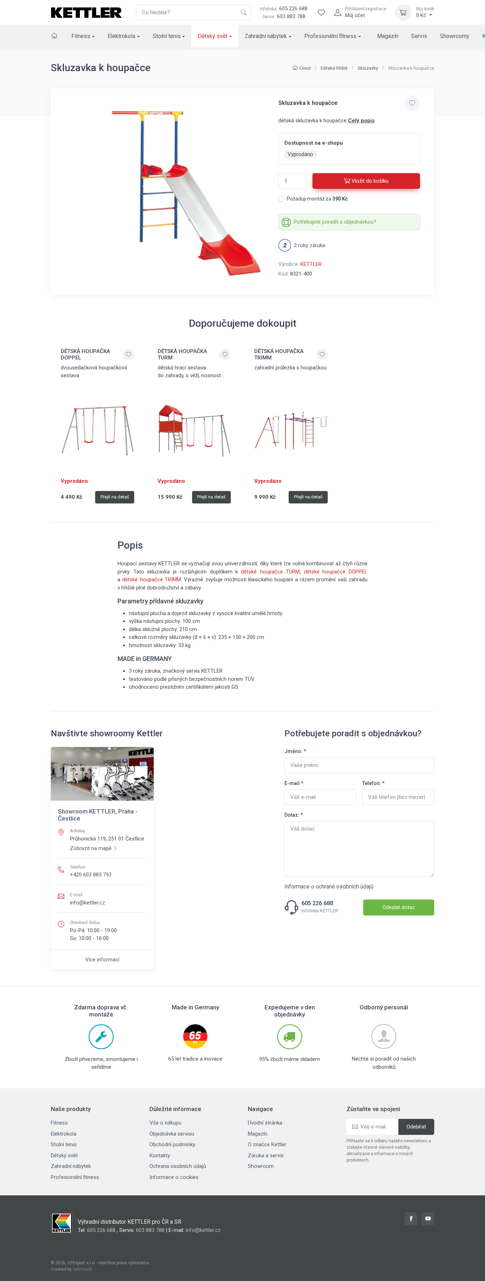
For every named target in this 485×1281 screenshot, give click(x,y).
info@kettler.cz (87, 903)
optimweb (82, 1269)
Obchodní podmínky (172, 1144)
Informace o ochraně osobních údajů (329, 886)
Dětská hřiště (334, 68)
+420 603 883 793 (90, 874)
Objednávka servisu (171, 1134)
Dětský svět (212, 36)
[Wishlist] (321, 12)
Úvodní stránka (265, 1123)
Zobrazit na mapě (90, 848)
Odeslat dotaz (398, 907)
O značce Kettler (267, 1144)
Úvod (305, 68)
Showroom (261, 1166)
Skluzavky (368, 68)
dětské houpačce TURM (270, 572)
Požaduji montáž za (317, 199)
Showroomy (454, 36)
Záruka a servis (266, 1155)
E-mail (293, 783)
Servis (419, 36)
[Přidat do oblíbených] (412, 103)
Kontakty (159, 1155)
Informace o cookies (173, 1177)
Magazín (387, 36)
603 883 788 (291, 16)
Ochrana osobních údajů (177, 1166)
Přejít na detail (114, 497)
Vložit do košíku (370, 181)
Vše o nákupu (165, 1123)
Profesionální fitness (330, 36)
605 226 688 (283, 8)
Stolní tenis (167, 36)
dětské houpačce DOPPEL (335, 572)
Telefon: (373, 783)
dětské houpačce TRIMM (151, 579)
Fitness (80, 36)
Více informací (102, 959)
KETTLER (311, 264)
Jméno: (295, 751)
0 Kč (425, 12)
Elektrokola (121, 36)
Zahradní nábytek (266, 36)
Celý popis (361, 120)
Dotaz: (293, 815)
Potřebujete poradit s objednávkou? (335, 222)
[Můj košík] (403, 12)
